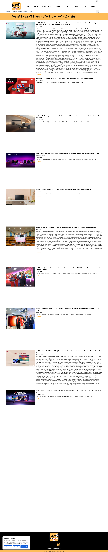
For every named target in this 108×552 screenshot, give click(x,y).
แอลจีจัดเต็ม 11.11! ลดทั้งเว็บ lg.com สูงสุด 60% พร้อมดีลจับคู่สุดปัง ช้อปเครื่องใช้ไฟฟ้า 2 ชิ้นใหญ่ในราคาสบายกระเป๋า (65, 78)
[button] (97, 1)
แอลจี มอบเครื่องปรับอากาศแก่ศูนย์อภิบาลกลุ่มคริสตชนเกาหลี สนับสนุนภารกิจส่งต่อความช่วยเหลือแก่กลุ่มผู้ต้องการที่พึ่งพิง (66, 227)
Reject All (16, 546)
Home (5, 11)
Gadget (36, 6)
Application (58, 6)
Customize (8, 546)
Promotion (75, 6)
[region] (16, 542)
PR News (92, 6)
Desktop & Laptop (46, 6)
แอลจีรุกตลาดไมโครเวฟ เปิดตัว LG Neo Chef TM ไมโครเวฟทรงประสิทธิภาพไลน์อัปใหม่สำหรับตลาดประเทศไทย (64, 189)
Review (84, 6)
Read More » (38, 74)
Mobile (28, 6)
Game (67, 6)
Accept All (24, 546)
